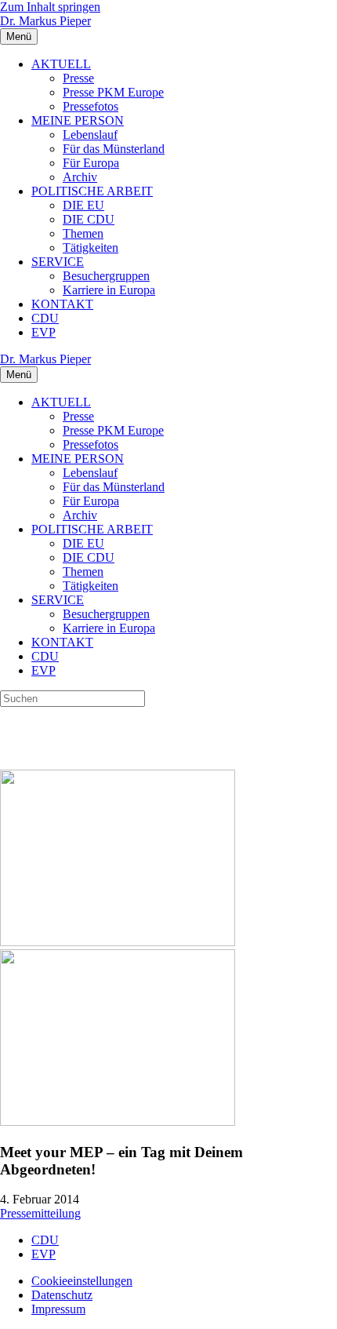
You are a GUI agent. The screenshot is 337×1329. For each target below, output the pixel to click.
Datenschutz (61, 1295)
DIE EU (83, 205)
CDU (45, 318)
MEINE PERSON (77, 120)
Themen (83, 233)
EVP (43, 332)
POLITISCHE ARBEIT (92, 191)
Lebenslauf (90, 134)
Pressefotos (90, 106)
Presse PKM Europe (113, 92)
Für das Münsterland (114, 148)
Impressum (58, 1309)
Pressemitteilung (40, 1213)
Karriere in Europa (109, 290)
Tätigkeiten (90, 247)
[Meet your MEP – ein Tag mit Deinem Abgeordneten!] (117, 942)
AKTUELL (61, 64)
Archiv (80, 177)
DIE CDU (88, 219)
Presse (78, 78)
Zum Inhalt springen (50, 6)
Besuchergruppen (106, 275)
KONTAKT (62, 304)
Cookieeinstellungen (81, 1280)
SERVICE (57, 261)
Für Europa (91, 162)
